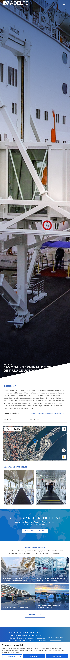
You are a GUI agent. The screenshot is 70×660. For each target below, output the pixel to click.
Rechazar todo (34, 656)
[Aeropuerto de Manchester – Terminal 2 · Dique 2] (52, 597)
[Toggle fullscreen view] (64, 429)
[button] (64, 4)
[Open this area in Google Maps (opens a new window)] (7, 459)
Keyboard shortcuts (43, 460)
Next (63, 487)
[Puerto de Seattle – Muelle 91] (18, 597)
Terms (64, 460)
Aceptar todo (57, 656)
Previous (5, 487)
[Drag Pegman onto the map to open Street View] (64, 457)
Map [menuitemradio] (8, 429)
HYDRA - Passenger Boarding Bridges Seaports (47, 413)
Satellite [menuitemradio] (17, 429)
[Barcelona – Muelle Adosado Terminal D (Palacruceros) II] (18, 570)
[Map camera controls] (64, 450)
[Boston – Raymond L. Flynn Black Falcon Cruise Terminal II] (52, 570)
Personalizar (11, 656)
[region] (35, 651)
